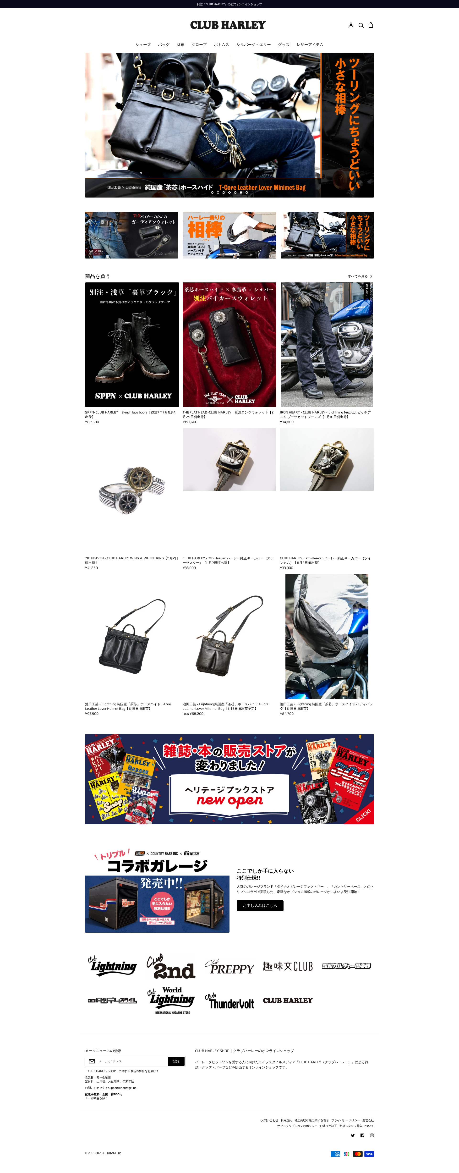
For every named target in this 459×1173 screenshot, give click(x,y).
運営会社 (368, 1120)
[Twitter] (353, 1135)
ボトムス (221, 45)
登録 (176, 1061)
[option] (229, 125)
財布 (180, 45)
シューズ (143, 45)
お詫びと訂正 (328, 1125)
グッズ (284, 45)
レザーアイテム (310, 45)
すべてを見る (358, 276)
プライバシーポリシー (345, 1120)
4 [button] (229, 192)
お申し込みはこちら (260, 906)
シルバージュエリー (253, 45)
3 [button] (224, 192)
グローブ (199, 45)
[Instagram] (372, 1135)
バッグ (163, 45)
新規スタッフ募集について (356, 1125)
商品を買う (98, 276)
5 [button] (235, 192)
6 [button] (241, 192)
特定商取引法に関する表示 (312, 1120)
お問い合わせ (269, 1120)
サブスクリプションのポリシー (297, 1125)
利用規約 (286, 1120)
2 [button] (218, 192)
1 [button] (212, 192)
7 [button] (247, 192)
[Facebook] (362, 1135)
